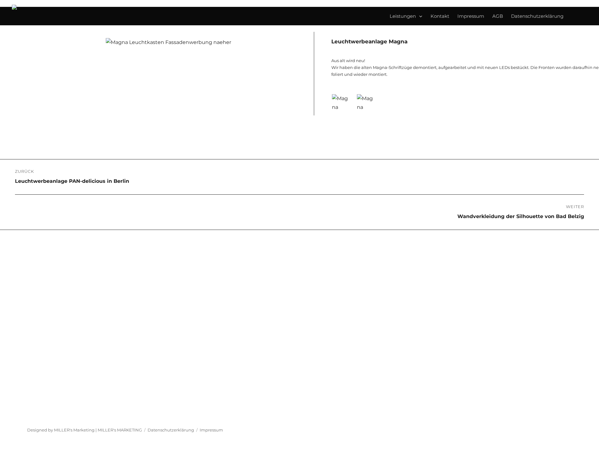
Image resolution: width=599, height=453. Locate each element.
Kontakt (440, 16)
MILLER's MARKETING (120, 429)
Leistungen (403, 16)
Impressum (470, 16)
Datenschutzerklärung (537, 16)
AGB (497, 16)
